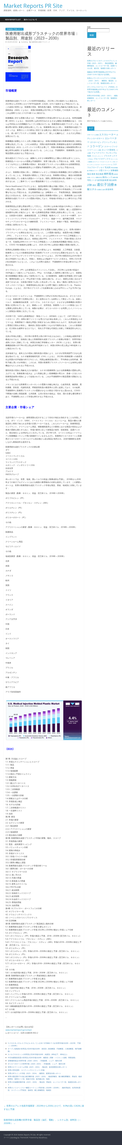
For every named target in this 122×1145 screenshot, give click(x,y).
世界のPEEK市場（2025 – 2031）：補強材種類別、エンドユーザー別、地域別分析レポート (102, 98)
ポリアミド (96, 162)
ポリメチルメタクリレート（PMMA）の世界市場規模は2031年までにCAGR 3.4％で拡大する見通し (102, 89)
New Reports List (13, 19)
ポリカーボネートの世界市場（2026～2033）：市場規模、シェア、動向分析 (36, 1064)
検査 (93, 174)
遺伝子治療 (105, 184)
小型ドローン (104, 170)
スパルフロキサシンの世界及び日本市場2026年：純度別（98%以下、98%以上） (38, 1054)
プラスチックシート (97, 156)
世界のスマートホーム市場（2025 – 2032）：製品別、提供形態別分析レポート (37, 1067)
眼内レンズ (107, 177)
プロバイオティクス (102, 158)
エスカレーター (107, 134)
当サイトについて (30, 19)
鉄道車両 (109, 189)
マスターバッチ (104, 162)
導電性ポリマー (93, 170)
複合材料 (113, 180)
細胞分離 (115, 177)
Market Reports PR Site (33, 5)
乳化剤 (108, 167)
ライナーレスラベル (107, 164)
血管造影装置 (103, 180)
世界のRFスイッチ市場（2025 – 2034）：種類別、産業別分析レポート (34, 1073)
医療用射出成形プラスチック (40, 42)
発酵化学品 (99, 177)
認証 (94, 185)
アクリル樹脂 (95, 135)
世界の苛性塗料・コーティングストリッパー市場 (26, 1070)
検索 (89, 27)
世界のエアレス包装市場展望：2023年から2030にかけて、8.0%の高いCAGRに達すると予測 (44, 1107)
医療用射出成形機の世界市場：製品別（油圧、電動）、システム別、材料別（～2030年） (42, 1121)
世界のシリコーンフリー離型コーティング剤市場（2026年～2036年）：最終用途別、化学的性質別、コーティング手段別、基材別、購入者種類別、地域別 (44, 1089)
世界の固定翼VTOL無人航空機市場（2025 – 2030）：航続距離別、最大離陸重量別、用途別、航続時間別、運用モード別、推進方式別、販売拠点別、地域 (45, 1077)
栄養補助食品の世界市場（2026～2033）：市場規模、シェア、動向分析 (35, 1061)
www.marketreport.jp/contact (18, 1030)
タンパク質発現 (108, 150)
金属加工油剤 (101, 189)
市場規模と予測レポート (14, 29)
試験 (89, 184)
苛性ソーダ (92, 180)
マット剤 (112, 162)
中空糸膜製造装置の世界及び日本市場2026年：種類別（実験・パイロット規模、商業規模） (42, 1057)
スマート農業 (97, 150)
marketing (24, 42)
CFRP (88, 135)
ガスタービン (96, 142)
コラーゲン (97, 146)
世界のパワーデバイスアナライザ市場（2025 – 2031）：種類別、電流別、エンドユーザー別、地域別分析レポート (102, 80)
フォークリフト (98, 152)
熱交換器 (99, 174)
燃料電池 (108, 173)
